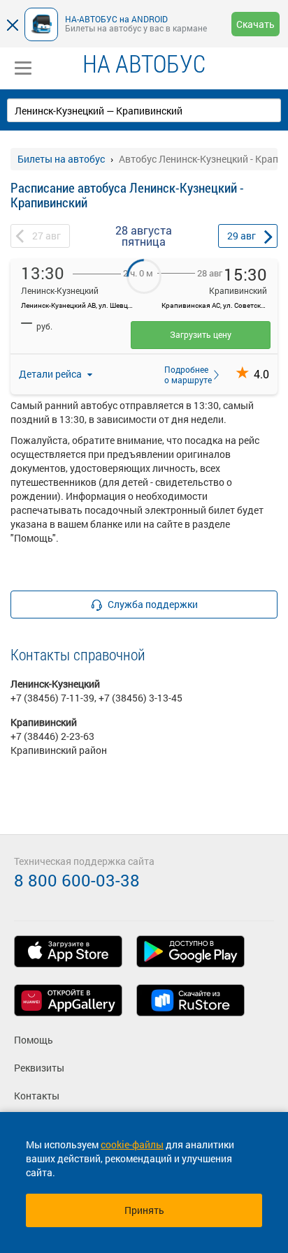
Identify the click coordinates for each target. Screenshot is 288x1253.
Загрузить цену (200, 334)
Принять (144, 1210)
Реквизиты (39, 1067)
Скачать (255, 24)
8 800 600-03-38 (77, 880)
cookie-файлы (132, 1144)
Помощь (33, 1039)
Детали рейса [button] (51, 373)
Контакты (36, 1095)
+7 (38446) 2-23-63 (52, 736)
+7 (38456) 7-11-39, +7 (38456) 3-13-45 (96, 697)
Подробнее (183, 374)
